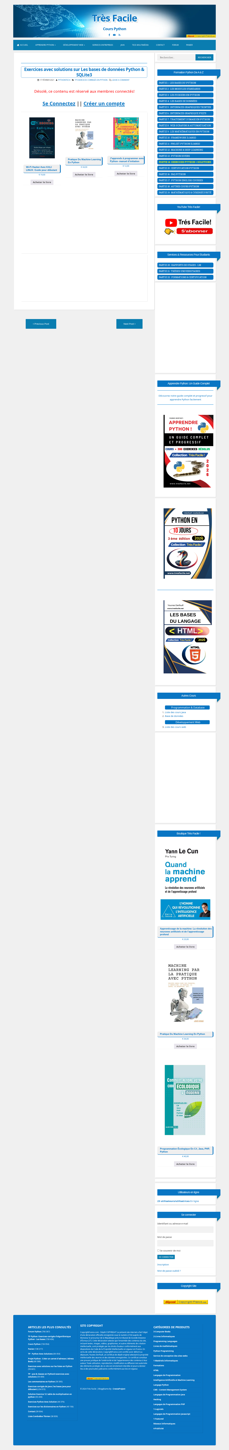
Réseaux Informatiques (164, 1423)
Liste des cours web (175, 726)
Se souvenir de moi (170, 1250)
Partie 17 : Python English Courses (181, 180)
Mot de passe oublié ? (169, 1270)
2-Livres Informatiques (164, 1336)
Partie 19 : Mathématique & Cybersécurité (185, 192)
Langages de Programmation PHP (169, 1404)
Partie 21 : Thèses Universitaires (179, 271)
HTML (156, 1370)
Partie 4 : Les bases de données (178, 101)
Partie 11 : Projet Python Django (179, 143)
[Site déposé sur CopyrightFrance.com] (185, 1310)
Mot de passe (164, 1237)
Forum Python (34, 1331)
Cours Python (34, 1344)
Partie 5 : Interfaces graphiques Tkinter (185, 107)
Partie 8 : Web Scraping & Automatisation (185, 125)
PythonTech (64, 80)
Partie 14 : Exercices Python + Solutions (185, 162)
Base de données (174, 715)
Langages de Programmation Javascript (171, 1414)
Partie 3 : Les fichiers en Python (179, 94)
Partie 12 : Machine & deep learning (181, 149)
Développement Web (73, 45)
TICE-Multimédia (140, 45)
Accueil (24, 45)
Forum (175, 45)
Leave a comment (120, 80)
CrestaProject (119, 1388)
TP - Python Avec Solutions (40, 1353)
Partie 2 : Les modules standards (179, 88)
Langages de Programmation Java (169, 1394)
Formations (158, 1365)
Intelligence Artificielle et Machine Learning (174, 1380)
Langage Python (161, 1385)
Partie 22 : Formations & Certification (183, 277)
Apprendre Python (44, 45)
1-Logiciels (158, 1409)
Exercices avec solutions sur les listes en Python (50, 1366)
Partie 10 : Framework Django (177, 137)
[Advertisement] (84, 224)
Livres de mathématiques (165, 1346)
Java (123, 45)
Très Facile (114, 17)
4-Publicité (158, 1428)
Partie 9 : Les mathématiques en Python (184, 131)
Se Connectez (59, 103)
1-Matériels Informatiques (165, 1360)
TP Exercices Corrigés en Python (91, 80)
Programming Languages (165, 1341)
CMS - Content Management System (170, 1389)
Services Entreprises (102, 45)
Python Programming (163, 1351)
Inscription (163, 1264)
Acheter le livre (42, 182)
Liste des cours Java (175, 712)
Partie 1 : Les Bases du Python (177, 82)
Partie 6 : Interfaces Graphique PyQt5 (182, 113)
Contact (160, 45)
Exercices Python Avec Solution (42, 1401)
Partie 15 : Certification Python (179, 168)
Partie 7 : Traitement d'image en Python (184, 119)
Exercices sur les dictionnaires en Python (47, 1406)
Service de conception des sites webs (170, 1355)
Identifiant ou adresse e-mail (172, 1223)
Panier (189, 45)
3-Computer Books (161, 1331)
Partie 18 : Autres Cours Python (179, 186)
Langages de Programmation (167, 1375)
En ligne (178, 1201)
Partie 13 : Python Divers (174, 155)
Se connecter (166, 1257)
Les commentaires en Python (41, 1381)
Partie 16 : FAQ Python (172, 174)
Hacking (157, 1399)
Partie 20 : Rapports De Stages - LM (180, 265)
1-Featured (158, 1418)
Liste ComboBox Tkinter (39, 1416)
